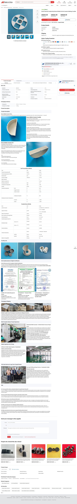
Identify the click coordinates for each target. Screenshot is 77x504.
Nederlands (40, 497)
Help (57, 5)
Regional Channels (51, 496)
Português (21, 497)
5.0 (63, 82)
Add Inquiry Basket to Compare (20, 40)
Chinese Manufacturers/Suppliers (26, 496)
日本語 (50, 497)
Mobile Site (61, 496)
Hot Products (13, 496)
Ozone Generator (4, 473)
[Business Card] (74, 85)
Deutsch (36, 497)
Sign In (43, 75)
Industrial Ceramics (23, 471)
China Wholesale (34, 496)
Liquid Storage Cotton (23, 473)
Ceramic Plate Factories (6, 488)
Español (17, 497)
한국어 (47, 497)
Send (9, 436)
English (14, 497)
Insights (65, 496)
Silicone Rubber (40, 473)
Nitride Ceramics (21, 7)
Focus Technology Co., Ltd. (32, 499)
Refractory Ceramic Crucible (56, 488)
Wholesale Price (40, 496)
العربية (44, 497)
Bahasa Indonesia (67, 497)
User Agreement (44, 499)
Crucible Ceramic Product (46, 488)
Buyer (52, 5)
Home (2, 7)
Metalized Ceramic (60, 471)
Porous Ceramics (4, 471)
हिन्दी (52, 497)
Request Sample (61, 22)
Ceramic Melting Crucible (6, 490)
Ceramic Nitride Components (24, 483)
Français (25, 497)
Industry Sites (45, 496)
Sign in (75, 2)
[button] (53, 83)
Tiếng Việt (62, 497)
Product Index (57, 496)
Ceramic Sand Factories (15, 488)
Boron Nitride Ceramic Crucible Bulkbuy (28, 490)
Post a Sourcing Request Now (30, 436)
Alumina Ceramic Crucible (67, 488)
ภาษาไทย (55, 497)
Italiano (33, 497)
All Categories (4, 5)
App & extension (63, 5)
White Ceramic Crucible (16, 490)
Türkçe (59, 497)
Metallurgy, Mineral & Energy (8, 7)
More (2, 492)
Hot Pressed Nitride (14, 483)
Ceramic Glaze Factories (26, 488)
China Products (18, 496)
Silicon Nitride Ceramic (5, 483)
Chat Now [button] (68, 19)
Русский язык (29, 497)
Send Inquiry (49, 19)
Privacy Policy (54, 499)
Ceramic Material (15, 7)
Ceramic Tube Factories (35, 488)
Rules (75, 5)
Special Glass (40, 471)
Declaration (49, 499)
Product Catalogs (16, 469)
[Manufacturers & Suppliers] (6, 2)
